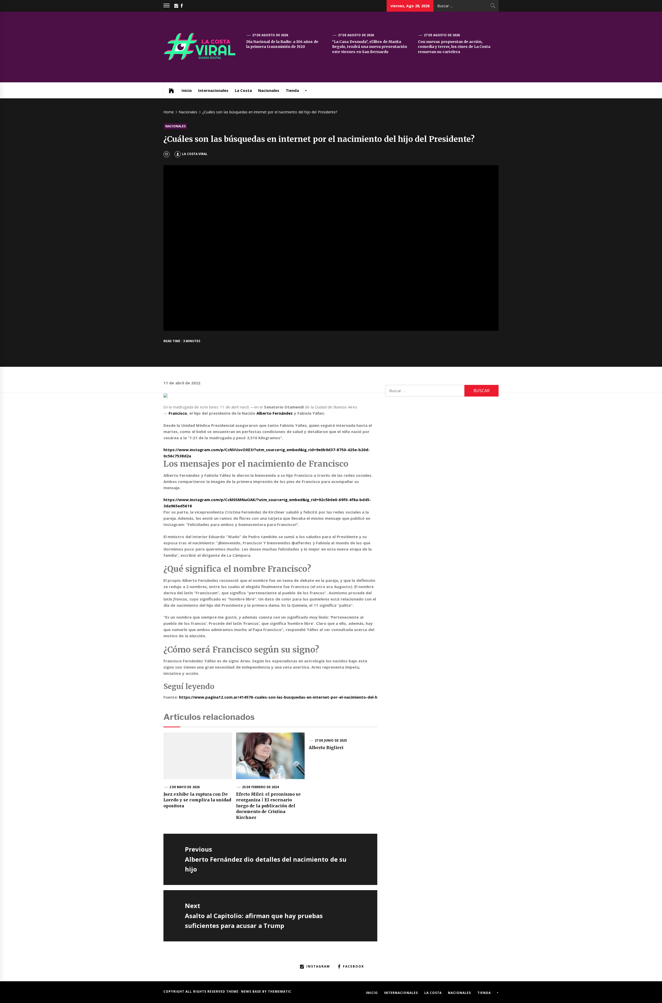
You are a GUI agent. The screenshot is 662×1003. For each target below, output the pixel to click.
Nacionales (268, 90)
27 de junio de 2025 (331, 740)
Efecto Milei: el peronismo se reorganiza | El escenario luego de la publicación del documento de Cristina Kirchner (268, 806)
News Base (251, 991)
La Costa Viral (194, 154)
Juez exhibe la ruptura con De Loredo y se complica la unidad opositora (197, 800)
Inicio (187, 90)
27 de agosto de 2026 (270, 35)
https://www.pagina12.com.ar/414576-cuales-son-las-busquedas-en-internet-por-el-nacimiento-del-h (278, 697)
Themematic (279, 991)
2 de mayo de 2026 (184, 787)
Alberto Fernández (275, 413)
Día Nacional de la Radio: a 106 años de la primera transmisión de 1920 (282, 44)
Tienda (292, 90)
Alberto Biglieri (326, 747)
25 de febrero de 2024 (260, 787)
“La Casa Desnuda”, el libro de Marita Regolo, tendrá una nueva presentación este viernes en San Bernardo (369, 46)
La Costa (243, 90)
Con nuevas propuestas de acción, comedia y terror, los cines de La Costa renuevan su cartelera (454, 46)
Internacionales (213, 90)
